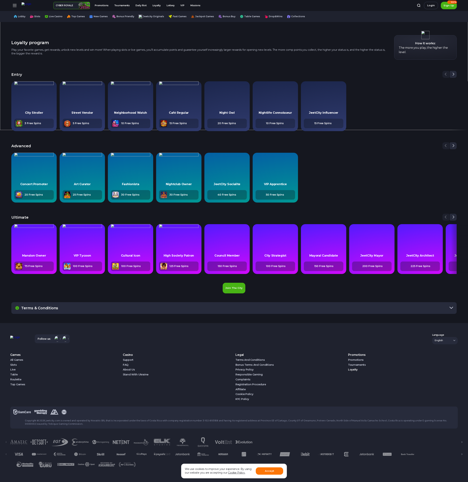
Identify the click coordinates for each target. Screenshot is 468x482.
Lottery (171, 5)
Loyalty (156, 5)
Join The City (234, 287)
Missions (195, 5)
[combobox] (445, 340)
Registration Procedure (250, 384)
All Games (16, 360)
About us (129, 369)
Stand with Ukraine (135, 374)
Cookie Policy (244, 394)
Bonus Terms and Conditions (254, 364)
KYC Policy (242, 399)
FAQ (125, 364)
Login (431, 5)
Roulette (15, 379)
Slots (13, 364)
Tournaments (122, 5)
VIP (182, 5)
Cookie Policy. (236, 472)
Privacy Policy (244, 369)
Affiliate (240, 389)
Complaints (242, 379)
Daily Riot (141, 5)
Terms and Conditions (250, 360)
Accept (269, 470)
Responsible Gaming (249, 374)
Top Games (17, 384)
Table (14, 374)
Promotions (101, 5)
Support (128, 360)
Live (13, 369)
